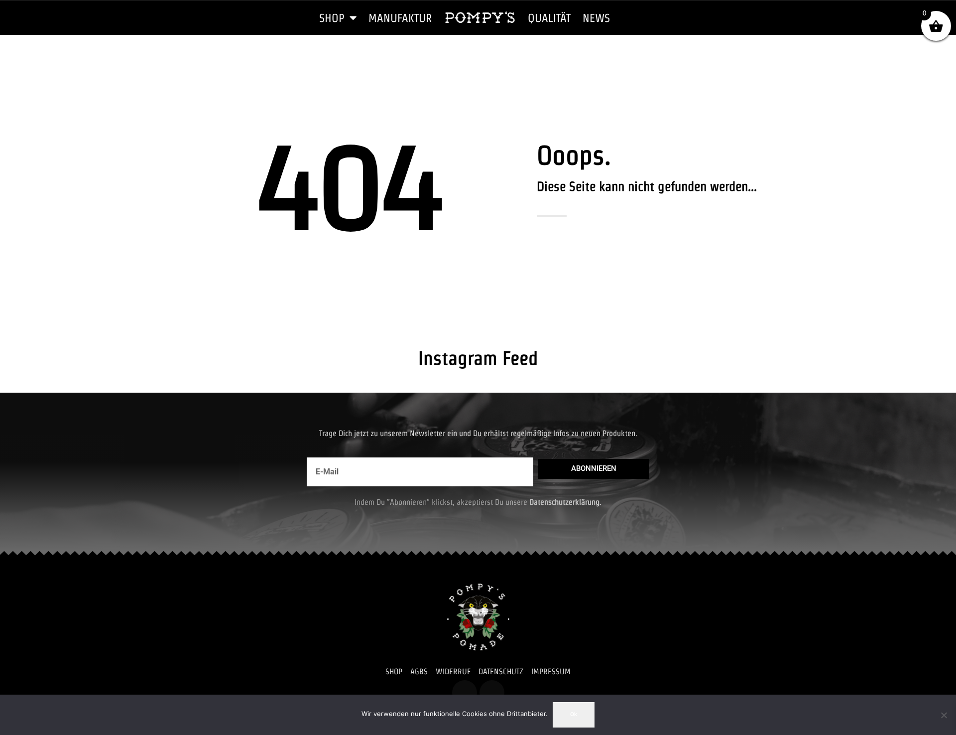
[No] (944, 715)
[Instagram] (491, 692)
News (596, 17)
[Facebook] (464, 692)
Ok (573, 714)
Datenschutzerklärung (564, 502)
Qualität (549, 17)
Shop (332, 17)
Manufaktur (400, 17)
